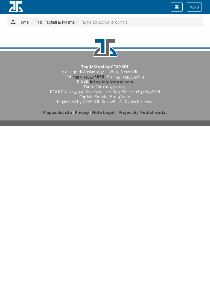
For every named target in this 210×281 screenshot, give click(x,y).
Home (23, 22)
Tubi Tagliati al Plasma (55, 22)
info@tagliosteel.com (111, 82)
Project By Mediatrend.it (143, 112)
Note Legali (104, 112)
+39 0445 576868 (88, 77)
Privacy (82, 112)
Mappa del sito (57, 112)
